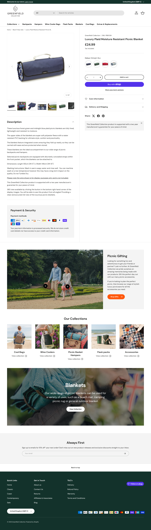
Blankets (79, 24)
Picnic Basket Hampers (75, 354)
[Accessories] (131, 336)
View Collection (76, 409)
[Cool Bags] (19, 336)
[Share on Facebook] (98, 115)
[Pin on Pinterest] (103, 115)
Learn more (30, 2)
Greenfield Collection (92, 35)
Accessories (131, 352)
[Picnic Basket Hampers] (75, 336)
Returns (37, 494)
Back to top (75, 468)
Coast (9, 494)
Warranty (71, 494)
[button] (142, 12)
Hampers (38, 24)
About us (37, 485)
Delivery (70, 485)
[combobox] (78, 12)
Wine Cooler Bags (52, 24)
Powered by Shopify (32, 522)
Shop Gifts (114, 297)
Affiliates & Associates (43, 498)
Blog (35, 502)
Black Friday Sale (18, 29)
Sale (9, 502)
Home (9, 29)
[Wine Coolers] (47, 336)
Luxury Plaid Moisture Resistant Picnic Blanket (39, 29)
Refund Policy (72, 489)
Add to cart (124, 77)
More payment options (114, 90)
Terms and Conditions (76, 498)
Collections (12, 24)
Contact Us (38, 489)
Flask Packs (68, 24)
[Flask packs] (103, 336)
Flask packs (103, 352)
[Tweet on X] (93, 115)
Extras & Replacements (107, 24)
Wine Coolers (47, 352)
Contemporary (13, 498)
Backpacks (27, 24)
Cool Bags (90, 24)
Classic (10, 489)
